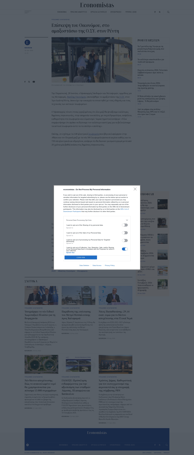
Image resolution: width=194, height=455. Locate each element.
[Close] (136, 190)
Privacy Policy (110, 265)
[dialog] (97, 227)
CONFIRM (81, 257)
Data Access (97, 265)
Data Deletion (84, 265)
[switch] (125, 225)
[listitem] (97, 220)
